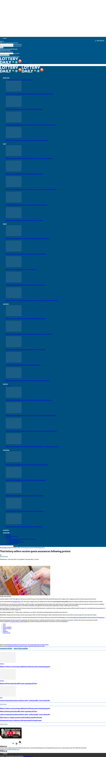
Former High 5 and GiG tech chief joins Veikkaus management (26, 480)
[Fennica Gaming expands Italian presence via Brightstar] (13, 523)
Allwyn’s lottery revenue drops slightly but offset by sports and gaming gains (25, 666)
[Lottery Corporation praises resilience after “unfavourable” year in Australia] (13, 122)
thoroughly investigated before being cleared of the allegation (87, 617)
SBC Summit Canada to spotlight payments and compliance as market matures (31, 431)
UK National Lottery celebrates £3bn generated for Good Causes (26, 205)
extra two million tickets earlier (19, 621)
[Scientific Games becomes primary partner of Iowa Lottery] (13, 508)
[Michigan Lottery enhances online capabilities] (13, 266)
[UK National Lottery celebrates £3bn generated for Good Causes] (13, 202)
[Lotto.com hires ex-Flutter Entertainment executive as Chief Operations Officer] (13, 297)
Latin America (20, 80)
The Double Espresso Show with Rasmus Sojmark (22, 539)
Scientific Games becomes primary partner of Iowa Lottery (25, 511)
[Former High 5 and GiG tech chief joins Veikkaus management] (13, 477)
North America (28, 80)
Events (9, 386)
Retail (4, 144)
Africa (9, 80)
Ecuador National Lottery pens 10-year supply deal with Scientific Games (29, 644)
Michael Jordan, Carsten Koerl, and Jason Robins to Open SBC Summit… (29, 400)
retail (4, 630)
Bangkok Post (16, 601)
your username (17, 44)
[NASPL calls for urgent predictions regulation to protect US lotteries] (13, 377)
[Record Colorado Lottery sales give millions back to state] (13, 217)
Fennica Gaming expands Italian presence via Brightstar (24, 527)
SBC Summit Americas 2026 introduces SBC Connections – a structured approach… (32, 446)
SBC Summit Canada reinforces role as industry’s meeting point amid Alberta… (31, 415)
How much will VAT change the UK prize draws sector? (23, 365)
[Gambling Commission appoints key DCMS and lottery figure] (13, 346)
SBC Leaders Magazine (12, 536)
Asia (12, 80)
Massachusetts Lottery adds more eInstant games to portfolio (26, 254)
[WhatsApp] (23, 561)
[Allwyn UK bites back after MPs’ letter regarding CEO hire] (13, 106)
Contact (5, 38)
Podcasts (8, 537)
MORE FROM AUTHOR (21, 648)
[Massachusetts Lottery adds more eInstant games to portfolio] (13, 251)
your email (16, 53)
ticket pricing (6, 633)
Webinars (8, 534)
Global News (6, 78)
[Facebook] (12, 561)
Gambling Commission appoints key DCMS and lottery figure (25, 349)
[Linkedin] (7, 561)
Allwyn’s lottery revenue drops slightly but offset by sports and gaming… (29, 94)
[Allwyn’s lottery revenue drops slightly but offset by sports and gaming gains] (13, 91)
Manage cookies (28, 756)
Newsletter (6, 530)
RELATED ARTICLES (6, 648)
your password (17, 46)
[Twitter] (2, 561)
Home (1, 547)
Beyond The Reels (13, 543)
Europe (15, 80)
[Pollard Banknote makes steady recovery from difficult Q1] (13, 492)
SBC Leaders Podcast (14, 540)
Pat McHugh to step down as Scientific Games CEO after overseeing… (28, 238)
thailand (5, 631)
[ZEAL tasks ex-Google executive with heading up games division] (13, 137)
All (6, 80)
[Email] (18, 561)
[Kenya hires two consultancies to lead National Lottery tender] (13, 315)
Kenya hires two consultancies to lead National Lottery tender (26, 318)
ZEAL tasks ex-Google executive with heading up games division (27, 140)
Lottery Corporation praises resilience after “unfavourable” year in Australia (31, 125)
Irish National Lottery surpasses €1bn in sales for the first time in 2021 (25, 646)
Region (6, 547)
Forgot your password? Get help (8, 49)
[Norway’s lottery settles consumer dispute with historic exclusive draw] (13, 331)
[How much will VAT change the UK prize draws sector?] (13, 362)
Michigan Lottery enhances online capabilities (21, 269)
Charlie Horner (4, 556)
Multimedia (6, 532)
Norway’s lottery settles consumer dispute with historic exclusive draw (29, 334)
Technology (6, 450)
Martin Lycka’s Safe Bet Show (17, 542)
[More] (28, 561)
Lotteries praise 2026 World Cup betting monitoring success (25, 285)
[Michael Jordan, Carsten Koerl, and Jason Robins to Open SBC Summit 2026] (13, 397)
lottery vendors (7, 628)
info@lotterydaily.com (12, 749)
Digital (5, 224)
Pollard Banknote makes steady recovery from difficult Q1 (24, 496)
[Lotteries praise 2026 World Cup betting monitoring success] (13, 282)
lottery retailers (7, 627)
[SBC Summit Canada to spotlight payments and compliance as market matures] (13, 428)
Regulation (6, 304)
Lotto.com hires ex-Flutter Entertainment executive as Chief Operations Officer (32, 300)
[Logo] (11, 72)
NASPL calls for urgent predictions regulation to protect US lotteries (28, 380)
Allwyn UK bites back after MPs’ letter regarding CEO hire (24, 109)
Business (5, 384)
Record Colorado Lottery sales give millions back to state (24, 220)
